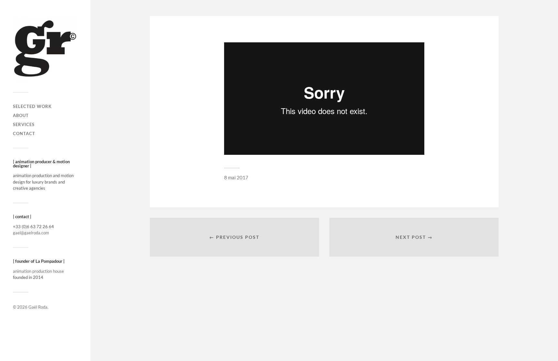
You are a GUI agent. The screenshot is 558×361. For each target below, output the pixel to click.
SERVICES (24, 124)
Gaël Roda (37, 307)
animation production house (38, 271)
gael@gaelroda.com (31, 232)
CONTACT (24, 133)
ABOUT (21, 115)
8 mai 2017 (236, 177)
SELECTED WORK (32, 106)
